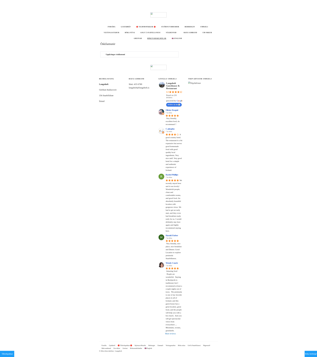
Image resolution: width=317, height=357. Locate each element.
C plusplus (170, 129)
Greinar (138, 38)
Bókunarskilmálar (156, 38)
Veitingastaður (111, 32)
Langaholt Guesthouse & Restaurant (173, 86)
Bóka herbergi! (311, 354)
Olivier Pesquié (172, 110)
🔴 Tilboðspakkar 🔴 (146, 27)
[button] (139, 54)
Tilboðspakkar (7, 354)
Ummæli (204, 27)
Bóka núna (130, 32)
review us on (173, 104)
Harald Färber (172, 235)
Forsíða (111, 27)
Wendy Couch (172, 263)
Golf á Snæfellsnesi (150, 32)
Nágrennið (171, 32)
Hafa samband (190, 32)
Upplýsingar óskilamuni (115, 54)
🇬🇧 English (177, 38)
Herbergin (190, 27)
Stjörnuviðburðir (170, 27)
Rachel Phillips (172, 175)
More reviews (170, 334)
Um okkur (207, 32)
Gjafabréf (126, 27)
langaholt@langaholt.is (139, 88)
